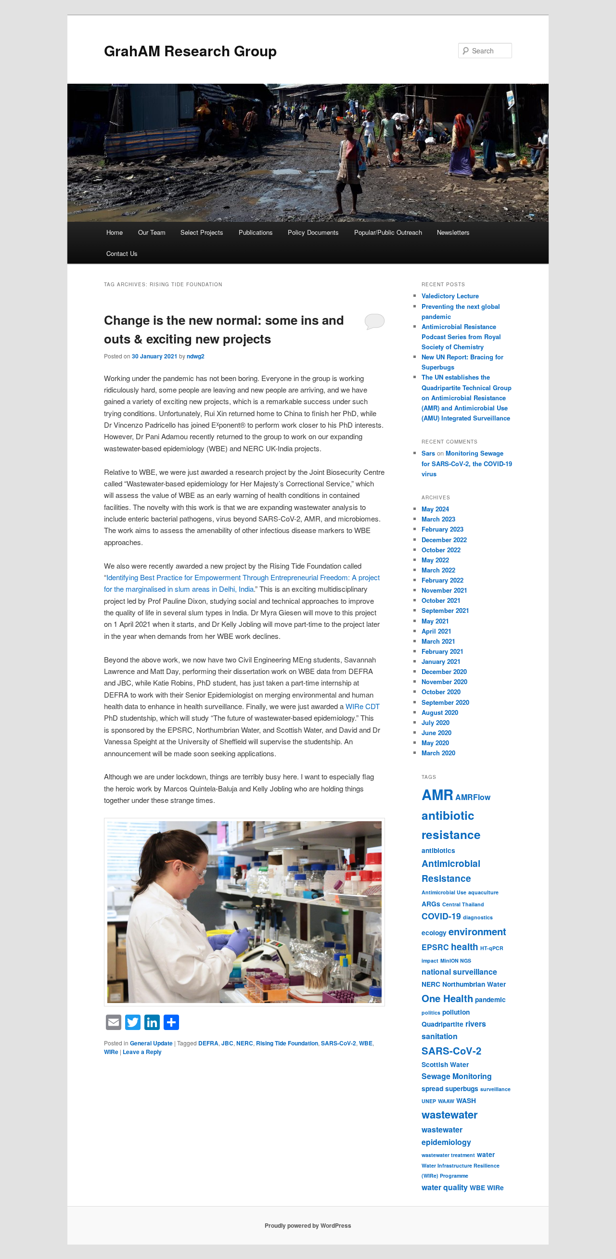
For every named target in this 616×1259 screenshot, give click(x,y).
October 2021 (441, 600)
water (486, 1154)
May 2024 (435, 508)
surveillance (495, 1089)
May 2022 (435, 559)
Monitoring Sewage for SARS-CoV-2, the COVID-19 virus (467, 463)
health (464, 946)
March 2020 (438, 752)
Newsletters (453, 232)
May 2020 (435, 742)
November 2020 (444, 681)
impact (430, 960)
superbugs (461, 1088)
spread (432, 1088)
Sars (428, 453)
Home (114, 232)
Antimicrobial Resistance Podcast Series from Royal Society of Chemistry (461, 336)
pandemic (490, 999)
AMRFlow (472, 796)
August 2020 (440, 712)
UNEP (429, 1101)
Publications (256, 232)
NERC (244, 1043)
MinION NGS (455, 960)
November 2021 (444, 590)
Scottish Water (445, 1064)
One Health (447, 998)
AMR (437, 794)
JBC (227, 1043)
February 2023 (442, 529)
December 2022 (444, 539)
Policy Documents (313, 232)
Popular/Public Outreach (388, 232)
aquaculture (483, 892)
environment (477, 931)
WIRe (111, 1051)
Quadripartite (442, 1024)
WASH (466, 1100)
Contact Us (122, 253)
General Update (151, 1043)
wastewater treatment (448, 1154)
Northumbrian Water (474, 984)
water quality (445, 1187)
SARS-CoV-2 (338, 1043)
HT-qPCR (491, 948)
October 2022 (441, 549)
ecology (434, 932)
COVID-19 (441, 916)
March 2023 (438, 518)
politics (431, 1012)
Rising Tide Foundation (287, 1043)
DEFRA (208, 1043)
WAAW (446, 1101)
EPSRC (435, 947)
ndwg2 (196, 356)
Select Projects (201, 232)
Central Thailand (463, 904)
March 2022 (438, 569)
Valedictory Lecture (450, 295)
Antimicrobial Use (444, 892)
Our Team (152, 232)
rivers (475, 1023)
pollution (456, 1012)
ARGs (431, 903)
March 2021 (438, 641)
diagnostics (478, 917)
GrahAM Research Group (190, 50)
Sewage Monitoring (457, 1075)
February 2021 (442, 651)
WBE (365, 1043)
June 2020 (436, 732)
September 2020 (445, 702)
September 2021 (445, 610)
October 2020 (441, 691)
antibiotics (438, 850)
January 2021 (441, 661)
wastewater (450, 1114)
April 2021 (436, 631)
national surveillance (459, 971)
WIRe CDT (363, 706)
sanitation (440, 1036)
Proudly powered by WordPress (308, 1225)
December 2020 (444, 671)
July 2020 (435, 722)
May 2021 (435, 620)
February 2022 (442, 580)
